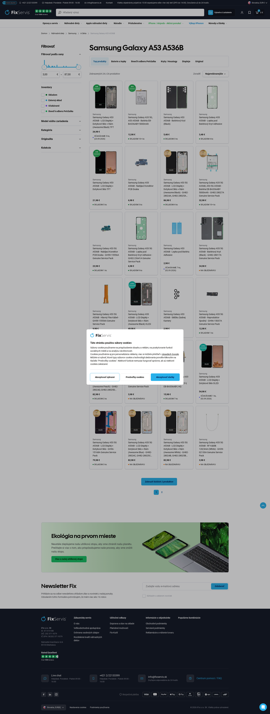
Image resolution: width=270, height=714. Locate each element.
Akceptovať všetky (165, 377)
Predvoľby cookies (135, 377)
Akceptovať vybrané (105, 377)
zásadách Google (170, 354)
